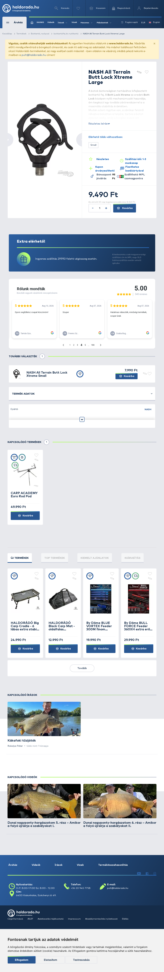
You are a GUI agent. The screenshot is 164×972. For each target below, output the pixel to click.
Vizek (74, 22)
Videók (50, 22)
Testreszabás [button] (81, 959)
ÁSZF (31, 919)
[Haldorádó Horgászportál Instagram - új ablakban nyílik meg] (154, 874)
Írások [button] (61, 23)
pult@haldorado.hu (33, 55)
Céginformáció (16, 919)
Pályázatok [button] (102, 23)
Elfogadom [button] (21, 959)
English (156, 22)
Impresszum (74, 919)
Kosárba (127, 208)
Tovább (82, 668)
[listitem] (44, 725)
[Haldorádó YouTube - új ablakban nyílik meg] (139, 874)
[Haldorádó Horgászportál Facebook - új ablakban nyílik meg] (147, 874)
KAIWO (40, 22)
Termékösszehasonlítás (113, 865)
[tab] (20, 558)
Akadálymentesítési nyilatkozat (101, 919)
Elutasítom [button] (50, 959)
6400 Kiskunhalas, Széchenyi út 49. (36, 895)
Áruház (12, 865)
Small (93, 145)
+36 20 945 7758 (80, 888)
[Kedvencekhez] (146, 72)
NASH (148, 409)
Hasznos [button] (85, 23)
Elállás (125, 919)
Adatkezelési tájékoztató (51, 919)
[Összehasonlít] (139, 72)
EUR (143, 23)
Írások (58, 865)
